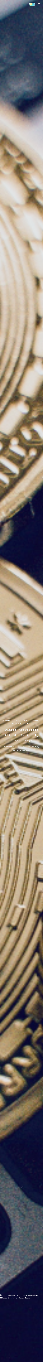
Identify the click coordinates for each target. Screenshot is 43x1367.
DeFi (25, 721)
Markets (26, 724)
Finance (34, 721)
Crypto (16, 721)
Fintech (15, 724)
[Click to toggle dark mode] (32, 4)
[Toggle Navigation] (38, 4)
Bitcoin (6, 721)
